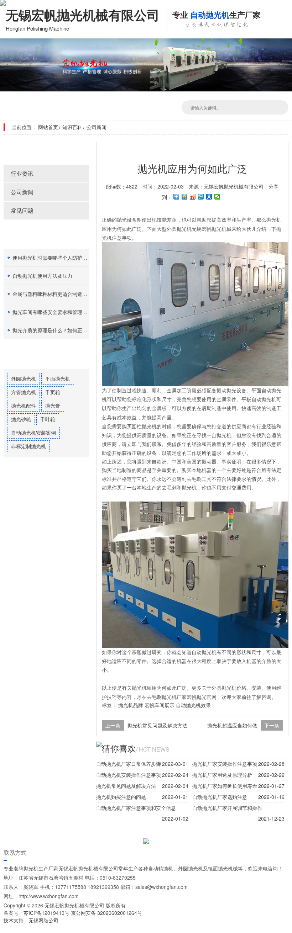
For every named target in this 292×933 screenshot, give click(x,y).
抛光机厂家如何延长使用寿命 (224, 785)
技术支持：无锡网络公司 (31, 920)
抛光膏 (52, 405)
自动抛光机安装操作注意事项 (128, 774)
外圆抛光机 (23, 378)
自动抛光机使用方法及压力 (42, 275)
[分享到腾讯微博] (201, 197)
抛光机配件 (23, 405)
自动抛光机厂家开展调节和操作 (227, 807)
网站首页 (48, 127)
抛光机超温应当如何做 (232, 725)
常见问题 (22, 210)
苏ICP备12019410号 (47, 912)
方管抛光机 (23, 392)
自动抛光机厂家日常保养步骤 (128, 763)
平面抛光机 (57, 378)
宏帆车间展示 (159, 705)
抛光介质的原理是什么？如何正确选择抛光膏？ (64, 330)
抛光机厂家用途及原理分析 (222, 774)
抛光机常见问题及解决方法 (157, 725)
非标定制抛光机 (28, 446)
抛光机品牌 (130, 705)
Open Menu (285, 11)
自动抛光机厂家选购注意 (219, 796)
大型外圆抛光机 (174, 228)
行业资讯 (22, 173)
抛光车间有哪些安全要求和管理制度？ (54, 312)
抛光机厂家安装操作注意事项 (224, 763)
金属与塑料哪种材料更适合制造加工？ (54, 293)
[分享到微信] (217, 197)
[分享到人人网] (209, 197)
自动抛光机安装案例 (33, 432)
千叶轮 (47, 419)
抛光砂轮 (21, 419)
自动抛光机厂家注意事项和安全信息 (136, 807)
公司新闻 (96, 127)
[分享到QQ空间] (185, 197)
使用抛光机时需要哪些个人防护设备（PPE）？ (64, 257)
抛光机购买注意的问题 (121, 796)
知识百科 (72, 127)
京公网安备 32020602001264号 (106, 912)
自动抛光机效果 (193, 705)
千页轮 (52, 392)
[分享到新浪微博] (193, 197)
